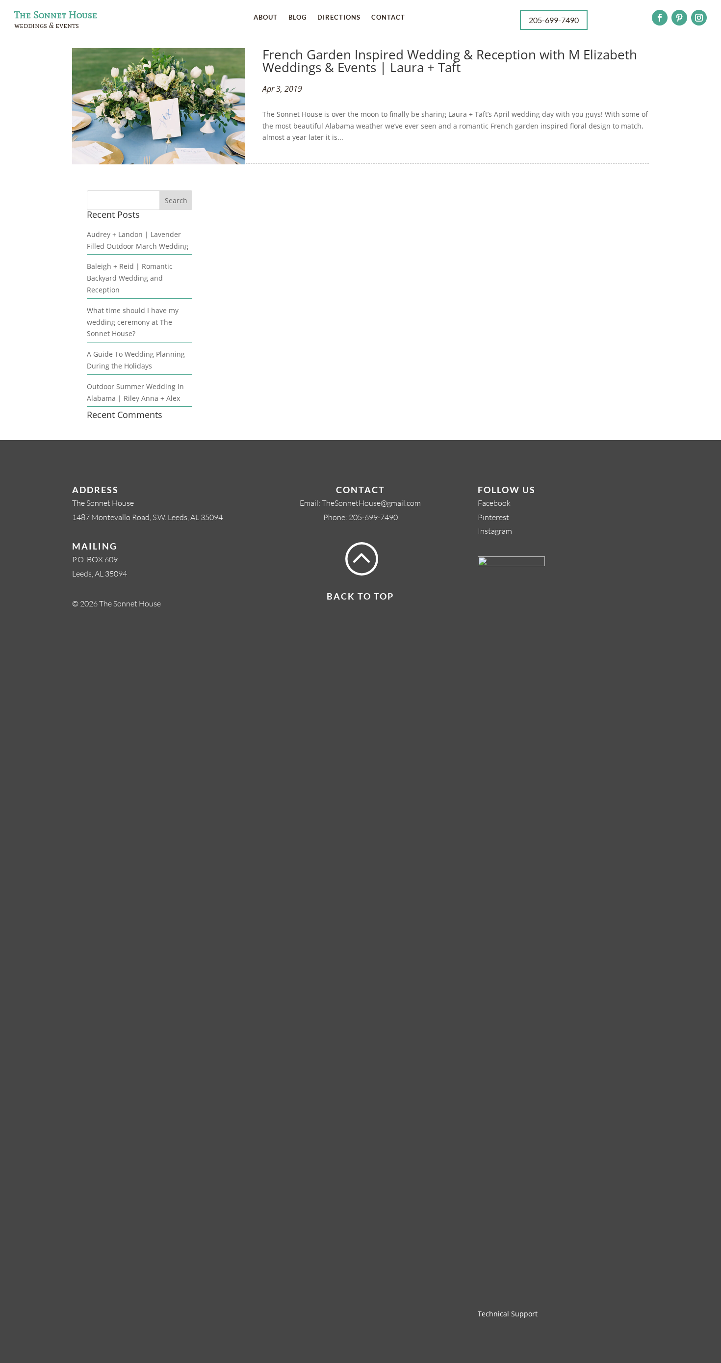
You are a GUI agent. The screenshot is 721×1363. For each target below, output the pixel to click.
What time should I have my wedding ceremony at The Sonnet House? (133, 322)
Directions (338, 17)
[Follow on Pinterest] (679, 18)
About (266, 17)
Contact (388, 17)
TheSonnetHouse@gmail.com (371, 503)
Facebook (494, 503)
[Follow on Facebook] (660, 18)
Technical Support (508, 1313)
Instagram (495, 531)
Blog (297, 17)
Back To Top (360, 596)
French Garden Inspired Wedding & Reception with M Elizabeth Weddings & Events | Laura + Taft (449, 61)
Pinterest (493, 517)
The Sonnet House (55, 15)
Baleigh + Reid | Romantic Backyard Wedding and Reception (130, 278)
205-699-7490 (373, 517)
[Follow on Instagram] (699, 18)
